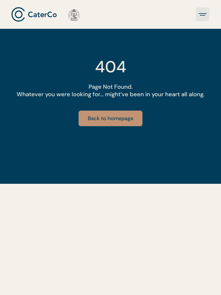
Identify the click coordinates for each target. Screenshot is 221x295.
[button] (202, 14)
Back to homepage (110, 118)
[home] (46, 14)
